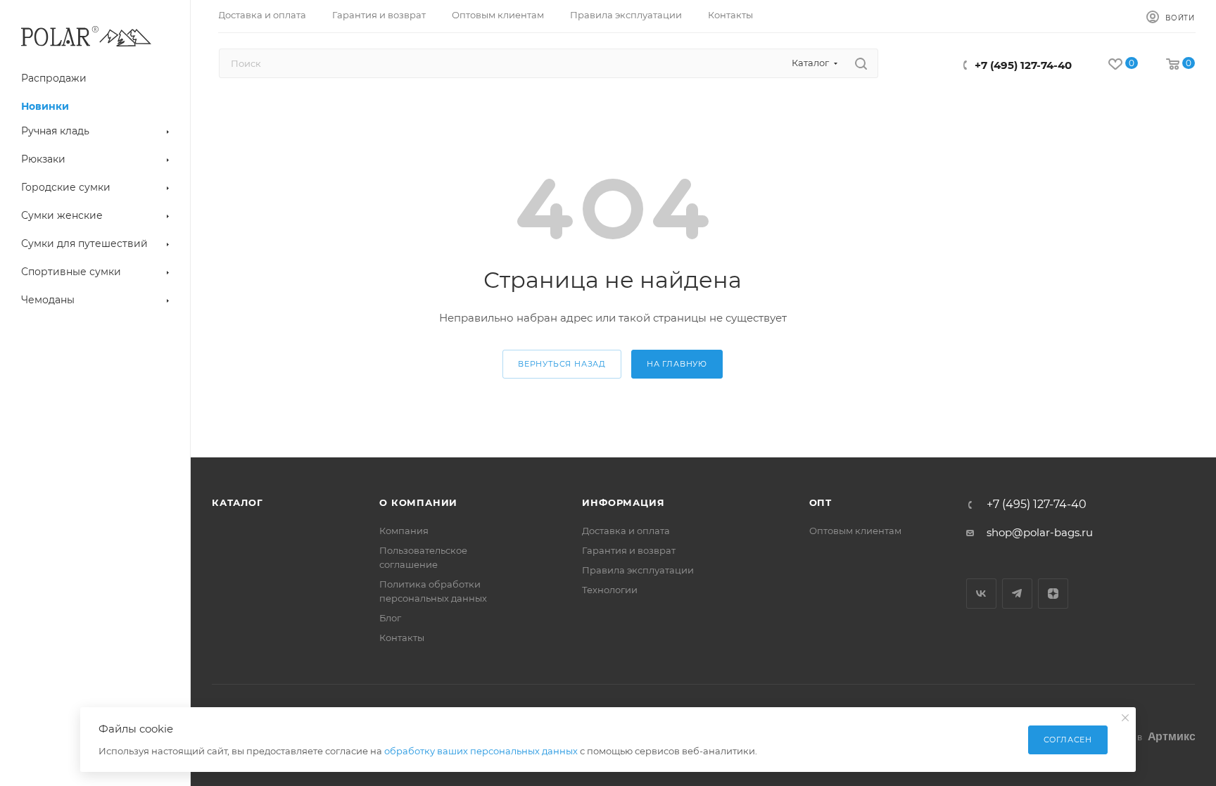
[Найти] (861, 63)
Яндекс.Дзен (1053, 593)
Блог (390, 617)
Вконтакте (981, 593)
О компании (418, 502)
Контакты (401, 637)
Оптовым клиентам (855, 530)
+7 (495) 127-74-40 (1023, 65)
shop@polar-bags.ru (1040, 532)
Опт (820, 502)
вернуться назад (562, 364)
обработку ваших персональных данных (481, 750)
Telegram (1017, 593)
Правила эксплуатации (638, 570)
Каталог (237, 502)
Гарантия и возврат (629, 550)
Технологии (610, 589)
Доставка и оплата (626, 530)
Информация (623, 502)
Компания (404, 530)
